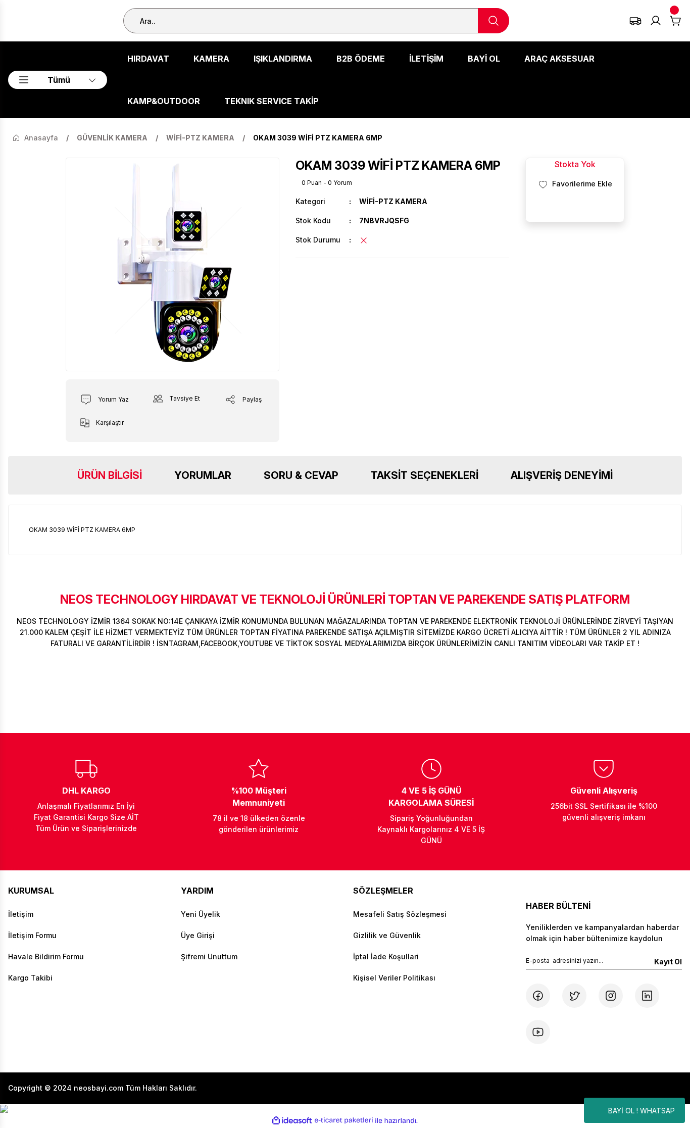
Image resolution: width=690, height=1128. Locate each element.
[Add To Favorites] (575, 183)
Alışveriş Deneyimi (562, 475)
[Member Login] (656, 20)
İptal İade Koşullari (386, 956)
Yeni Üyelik (200, 914)
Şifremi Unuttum (209, 956)
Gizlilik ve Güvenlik (387, 935)
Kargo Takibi (30, 977)
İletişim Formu (32, 935)
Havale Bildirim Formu (46, 956)
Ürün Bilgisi (109, 475)
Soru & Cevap (301, 475)
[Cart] (676, 20)
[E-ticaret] (343, 1120)
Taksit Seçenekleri (424, 475)
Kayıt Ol (668, 961)
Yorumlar (202, 475)
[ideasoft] (292, 1120)
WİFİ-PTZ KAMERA (393, 201)
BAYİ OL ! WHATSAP (641, 1110)
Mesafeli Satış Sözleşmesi (400, 914)
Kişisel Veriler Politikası (394, 977)
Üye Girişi (198, 935)
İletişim (20, 914)
